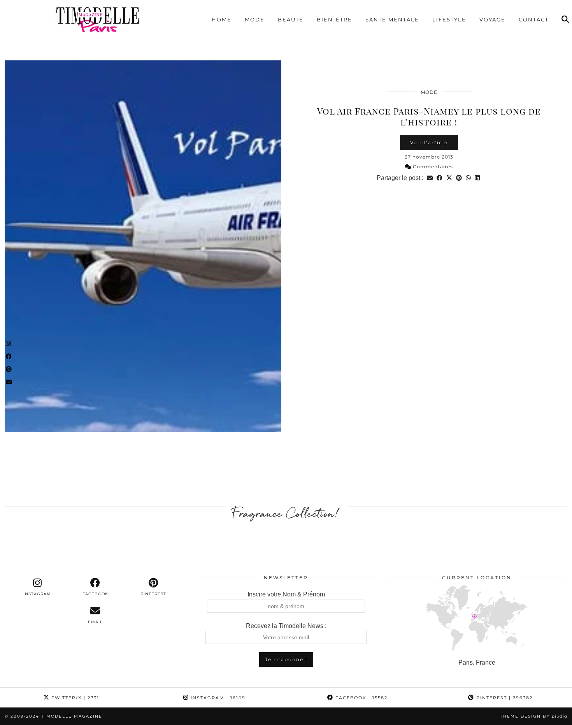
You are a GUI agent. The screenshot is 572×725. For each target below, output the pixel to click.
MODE (429, 92)
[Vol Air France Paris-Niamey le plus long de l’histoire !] (143, 246)
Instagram (217, 697)
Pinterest (503, 697)
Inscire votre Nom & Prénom (286, 594)
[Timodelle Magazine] (97, 19)
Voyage (492, 19)
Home (222, 19)
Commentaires (432, 166)
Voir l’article (429, 142)
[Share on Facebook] (439, 177)
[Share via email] (430, 177)
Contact (534, 19)
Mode (255, 19)
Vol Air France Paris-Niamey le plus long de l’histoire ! (429, 116)
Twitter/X (74, 697)
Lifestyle (449, 19)
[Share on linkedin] (477, 177)
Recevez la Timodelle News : (286, 626)
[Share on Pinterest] (459, 177)
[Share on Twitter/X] (449, 177)
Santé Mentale (392, 19)
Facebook (360, 697)
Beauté (291, 19)
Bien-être (334, 19)
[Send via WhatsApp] (468, 177)
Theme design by (533, 716)
